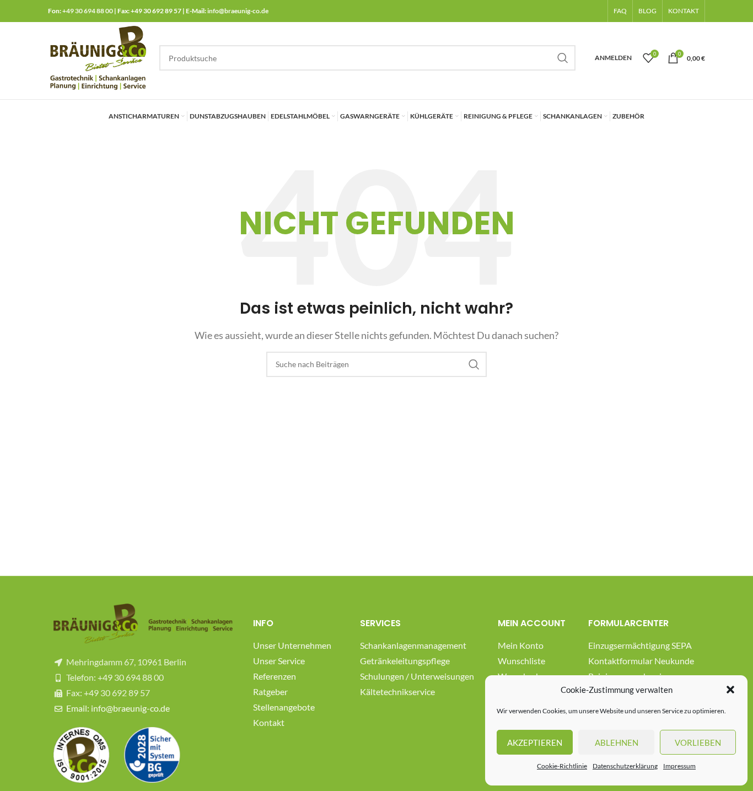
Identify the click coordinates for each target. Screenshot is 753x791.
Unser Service (279, 660)
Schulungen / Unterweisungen (417, 676)
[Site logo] (98, 56)
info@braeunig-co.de (237, 11)
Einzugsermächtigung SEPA (640, 645)
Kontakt (268, 722)
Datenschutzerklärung (625, 766)
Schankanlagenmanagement (413, 645)
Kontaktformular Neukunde (641, 660)
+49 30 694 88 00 (87, 11)
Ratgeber (270, 691)
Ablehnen (616, 742)
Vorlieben (698, 742)
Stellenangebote (284, 707)
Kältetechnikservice (397, 691)
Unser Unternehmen (292, 645)
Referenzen (274, 676)
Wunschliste (521, 660)
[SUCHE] (562, 58)
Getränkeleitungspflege (405, 660)
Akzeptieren (534, 742)
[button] (730, 689)
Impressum (679, 766)
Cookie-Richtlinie (562, 766)
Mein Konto (521, 645)
